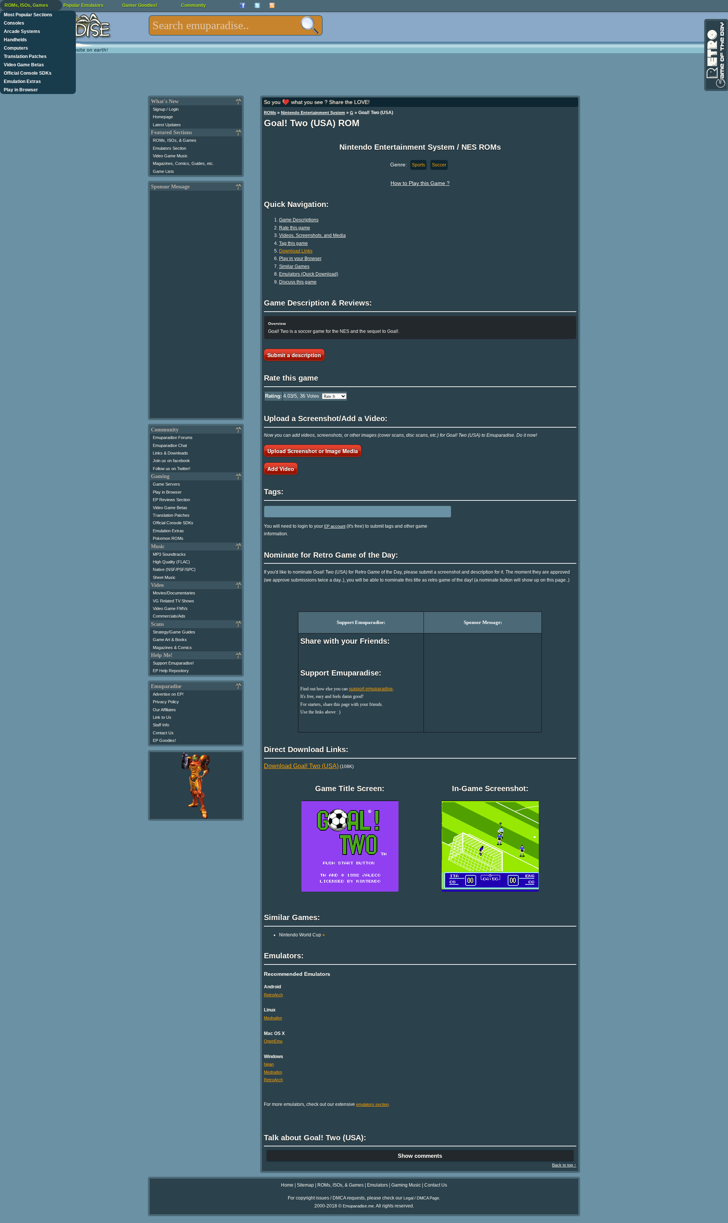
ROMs (270, 112)
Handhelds (15, 39)
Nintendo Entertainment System (313, 112)
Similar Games (294, 266)
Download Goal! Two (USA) (301, 766)
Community (193, 5)
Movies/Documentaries (174, 593)
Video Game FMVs (170, 608)
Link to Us (162, 717)
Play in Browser (21, 90)
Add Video (280, 468)
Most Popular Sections (28, 14)
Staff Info (161, 725)
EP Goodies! (164, 740)
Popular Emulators (83, 5)
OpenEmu (273, 1041)
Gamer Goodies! (139, 5)
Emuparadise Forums (173, 437)
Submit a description (294, 355)
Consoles (14, 23)
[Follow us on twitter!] (257, 5)
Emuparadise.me (358, 1206)
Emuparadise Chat (170, 445)
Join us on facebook (171, 460)
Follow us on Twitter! (171, 468)
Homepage (163, 116)
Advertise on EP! (168, 694)
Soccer (439, 165)
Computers (16, 48)
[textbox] (236, 25)
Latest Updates (167, 124)
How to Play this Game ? (420, 183)
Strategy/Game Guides (174, 632)
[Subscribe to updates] (272, 5)
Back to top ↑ (564, 1165)
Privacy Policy (166, 701)
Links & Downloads (170, 453)
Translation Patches (25, 56)
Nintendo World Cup (302, 935)
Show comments (420, 1155)
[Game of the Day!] (715, 55)
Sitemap (305, 1185)
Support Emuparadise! (173, 663)
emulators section (372, 1104)
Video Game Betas (24, 64)
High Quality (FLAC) (171, 562)
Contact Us (163, 733)
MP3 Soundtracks (169, 554)
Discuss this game (298, 282)
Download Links (295, 251)
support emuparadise (371, 688)
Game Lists (163, 171)
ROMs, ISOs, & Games (174, 140)
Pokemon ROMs (168, 538)
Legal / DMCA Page (421, 1198)
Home (287, 1185)
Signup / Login (166, 109)
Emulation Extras (22, 81)
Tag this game (293, 243)
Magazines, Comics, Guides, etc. (183, 163)
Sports (418, 165)
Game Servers (166, 484)
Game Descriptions (298, 220)
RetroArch (273, 995)
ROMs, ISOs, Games (26, 5)
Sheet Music (164, 577)
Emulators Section (169, 148)
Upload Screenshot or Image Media (312, 451)
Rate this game (294, 227)
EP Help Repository (171, 670)
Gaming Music (406, 1185)
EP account (334, 526)
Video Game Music (170, 156)
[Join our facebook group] (242, 5)
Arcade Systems (22, 31)
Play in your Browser (300, 258)
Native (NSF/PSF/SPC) (174, 569)
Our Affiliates (164, 709)
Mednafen (273, 1018)
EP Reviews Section (171, 499)
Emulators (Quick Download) (308, 274)
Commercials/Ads (169, 616)
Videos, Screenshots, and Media (312, 235)
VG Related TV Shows (173, 601)
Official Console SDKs (28, 73)
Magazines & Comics (172, 647)
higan (269, 1064)
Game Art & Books (170, 639)
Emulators (377, 1185)
